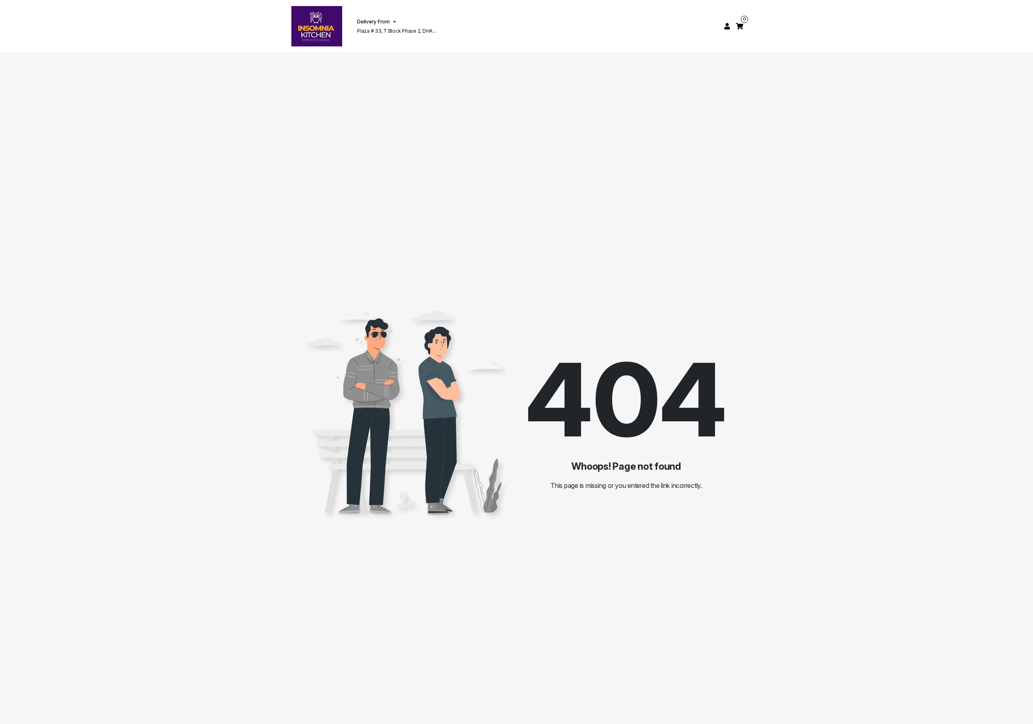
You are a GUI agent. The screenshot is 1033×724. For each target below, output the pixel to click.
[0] (739, 26)
